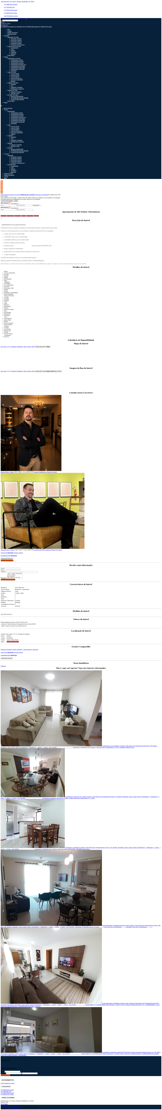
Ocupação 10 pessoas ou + (18, 44)
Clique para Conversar (6, 558)
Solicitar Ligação (5, 1075)
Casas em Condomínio (17, 79)
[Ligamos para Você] (2, 193)
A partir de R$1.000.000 (17, 99)
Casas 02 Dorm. (15, 75)
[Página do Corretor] (31, 470)
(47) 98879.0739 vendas (10, 13)
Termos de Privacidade (7, 201)
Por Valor (9, 95)
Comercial (13, 52)
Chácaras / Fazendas (16, 92)
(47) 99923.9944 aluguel (10, 10)
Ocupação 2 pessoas (16, 38)
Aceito (15, 201)
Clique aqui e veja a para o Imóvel (48, 371)
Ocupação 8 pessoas (16, 43)
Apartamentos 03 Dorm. (17, 63)
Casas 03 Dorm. (15, 76)
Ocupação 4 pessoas (16, 40)
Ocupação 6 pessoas (16, 41)
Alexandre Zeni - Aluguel (7, 550)
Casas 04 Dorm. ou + (16, 78)
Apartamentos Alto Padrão (18, 66)
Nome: (2, 568)
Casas (12, 49)
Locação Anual (11, 46)
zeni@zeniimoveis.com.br (11, 16)
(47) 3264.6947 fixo (9, 7)
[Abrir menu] (1, 105)
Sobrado (13, 51)
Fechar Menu (11, 55)
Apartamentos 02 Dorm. (17, 61)
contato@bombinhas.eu (40, 472)
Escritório (13, 84)
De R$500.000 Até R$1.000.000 (19, 98)
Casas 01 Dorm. (15, 73)
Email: (2, 570)
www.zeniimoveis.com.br (15, 1108)
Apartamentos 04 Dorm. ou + (18, 64)
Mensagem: (4, 578)
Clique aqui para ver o (43, 346)
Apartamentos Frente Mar (17, 69)
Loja (12, 85)
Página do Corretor (52, 472)
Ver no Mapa (4, 1104)
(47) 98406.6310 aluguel (10, 4)
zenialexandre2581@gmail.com (43, 550)
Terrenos (9, 90)
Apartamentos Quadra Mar (18, 67)
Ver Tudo (16, 37)
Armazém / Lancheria (16, 87)
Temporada (10, 37)
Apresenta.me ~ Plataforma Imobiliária (11, 1107)
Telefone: (3, 571)
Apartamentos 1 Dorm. (17, 60)
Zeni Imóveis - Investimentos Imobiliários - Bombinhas (15, 19)
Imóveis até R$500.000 (17, 96)
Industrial (13, 54)
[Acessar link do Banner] (3, 666)
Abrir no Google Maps (13, 641)
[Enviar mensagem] (41, 205)
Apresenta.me (4, 1105)
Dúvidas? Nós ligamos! (7, 560)
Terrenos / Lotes (15, 93)
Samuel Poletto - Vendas (7, 472)
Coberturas (14, 70)
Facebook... (4, 1065)
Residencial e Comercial (17, 89)
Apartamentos (14, 47)
